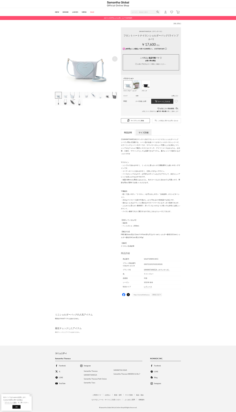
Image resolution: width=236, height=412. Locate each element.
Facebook (62, 365)
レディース (148, 287)
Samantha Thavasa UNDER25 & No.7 (127, 374)
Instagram (157, 383)
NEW (57, 12)
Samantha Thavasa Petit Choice (95, 379)
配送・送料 (118, 395)
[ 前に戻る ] (177, 23)
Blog (155, 377)
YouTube (62, 383)
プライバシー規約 (10, 402)
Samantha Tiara (89, 383)
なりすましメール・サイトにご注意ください (106, 400)
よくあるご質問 (130, 400)
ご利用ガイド (96, 395)
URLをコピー (156, 295)
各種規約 (141, 400)
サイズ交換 (129, 395)
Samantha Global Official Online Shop (118, 4)
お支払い (108, 395)
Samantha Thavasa (90, 371)
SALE (92, 12)
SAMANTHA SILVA (120, 370)
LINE (61, 377)
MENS (84, 12)
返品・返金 (140, 395)
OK (16, 407)
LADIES (75, 12)
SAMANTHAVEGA (151, 31)
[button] (115, 59)
